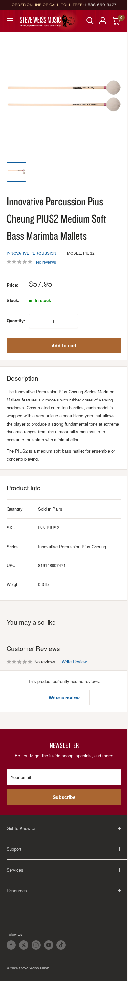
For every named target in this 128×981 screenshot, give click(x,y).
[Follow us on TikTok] (61, 945)
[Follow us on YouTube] (48, 945)
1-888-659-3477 (100, 4)
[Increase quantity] (71, 321)
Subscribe (64, 797)
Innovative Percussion (31, 253)
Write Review (74, 661)
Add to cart (64, 345)
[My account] (102, 20)
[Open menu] (10, 20)
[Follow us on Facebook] (11, 945)
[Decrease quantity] (36, 321)
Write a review (64, 697)
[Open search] (90, 20)
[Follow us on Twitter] (23, 945)
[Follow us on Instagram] (36, 945)
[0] (116, 21)
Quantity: (16, 320)
